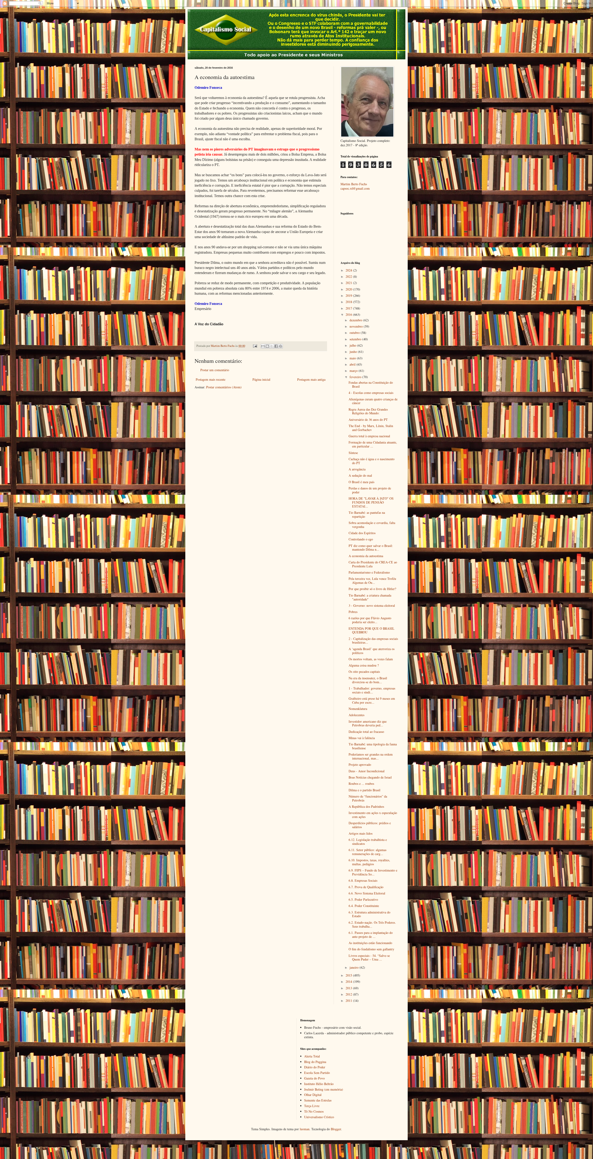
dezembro (356, 320)
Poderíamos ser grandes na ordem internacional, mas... (371, 756)
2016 (349, 314)
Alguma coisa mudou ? (364, 665)
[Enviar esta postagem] (255, 346)
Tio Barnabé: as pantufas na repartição (367, 514)
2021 (349, 283)
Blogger (336, 1129)
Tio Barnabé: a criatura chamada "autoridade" (370, 597)
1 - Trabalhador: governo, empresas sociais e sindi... (372, 690)
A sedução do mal (360, 475)
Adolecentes (356, 715)
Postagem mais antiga (311, 379)
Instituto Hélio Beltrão (319, 1084)
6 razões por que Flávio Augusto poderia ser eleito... (370, 620)
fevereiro (356, 377)
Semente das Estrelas (317, 1100)
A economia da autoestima (366, 556)
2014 (349, 981)
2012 (349, 994)
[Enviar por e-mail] (263, 346)
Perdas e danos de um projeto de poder (370, 490)
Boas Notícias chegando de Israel (370, 777)
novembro (357, 326)
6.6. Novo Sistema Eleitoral (367, 893)
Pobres (353, 612)
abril (353, 364)
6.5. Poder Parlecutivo (363, 899)
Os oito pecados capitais (364, 671)
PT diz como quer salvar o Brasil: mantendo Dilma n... (371, 547)
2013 (349, 988)
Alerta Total (312, 1056)
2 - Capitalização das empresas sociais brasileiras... (373, 640)
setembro (356, 339)
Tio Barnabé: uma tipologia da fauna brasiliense (373, 746)
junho (354, 351)
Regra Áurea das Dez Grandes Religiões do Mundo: (368, 411)
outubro (355, 332)
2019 (349, 295)
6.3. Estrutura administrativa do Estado (369, 914)
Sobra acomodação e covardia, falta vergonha (372, 524)
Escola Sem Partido (317, 1072)
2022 (349, 276)
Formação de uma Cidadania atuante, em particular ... (373, 444)
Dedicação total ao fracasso (366, 731)
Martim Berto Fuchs (354, 184)
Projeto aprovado (360, 764)
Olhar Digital (313, 1094)
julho (353, 345)
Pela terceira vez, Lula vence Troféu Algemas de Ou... (372, 580)
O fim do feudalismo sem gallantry (371, 949)
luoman (304, 1129)
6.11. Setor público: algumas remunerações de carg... (367, 852)
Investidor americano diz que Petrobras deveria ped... (368, 723)
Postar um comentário (214, 370)
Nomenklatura (358, 708)
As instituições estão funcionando (370, 943)
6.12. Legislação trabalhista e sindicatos (368, 841)
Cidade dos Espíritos (362, 533)
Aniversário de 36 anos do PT (368, 419)
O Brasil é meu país (361, 482)
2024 (349, 270)
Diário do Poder (314, 1067)
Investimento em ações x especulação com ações (373, 815)
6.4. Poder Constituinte (364, 906)
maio (353, 358)
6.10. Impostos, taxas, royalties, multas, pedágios (369, 862)
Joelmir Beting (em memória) (323, 1089)
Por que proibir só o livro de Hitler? (372, 589)
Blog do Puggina (315, 1062)
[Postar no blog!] (267, 346)
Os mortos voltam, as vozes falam (371, 659)
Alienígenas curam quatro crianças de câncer (373, 401)
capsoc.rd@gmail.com (355, 188)
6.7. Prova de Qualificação (366, 887)
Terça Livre (311, 1106)
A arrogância (357, 469)
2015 (349, 975)
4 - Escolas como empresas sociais (371, 392)
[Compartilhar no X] (271, 346)
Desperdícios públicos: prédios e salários (370, 825)
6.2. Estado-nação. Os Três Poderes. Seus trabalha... (372, 924)
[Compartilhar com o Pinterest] (280, 346)
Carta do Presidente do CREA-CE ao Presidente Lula (373, 564)
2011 (349, 1000)
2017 (349, 308)
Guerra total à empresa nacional (369, 436)
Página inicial (261, 379)
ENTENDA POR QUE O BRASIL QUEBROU (371, 630)
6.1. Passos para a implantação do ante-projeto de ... (371, 934)
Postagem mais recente (210, 379)
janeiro (355, 967)
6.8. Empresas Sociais (363, 880)
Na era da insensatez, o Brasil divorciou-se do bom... (368, 680)
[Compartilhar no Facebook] (276, 346)
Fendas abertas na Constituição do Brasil (371, 384)
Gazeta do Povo (314, 1078)
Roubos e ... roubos (361, 783)
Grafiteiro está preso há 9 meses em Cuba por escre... (372, 700)
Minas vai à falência (362, 738)
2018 (349, 302)
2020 (349, 289)
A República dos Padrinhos (366, 806)
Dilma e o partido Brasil (364, 790)
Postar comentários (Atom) (224, 387)
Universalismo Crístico (319, 1117)
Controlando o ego (361, 539)
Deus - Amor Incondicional (367, 771)
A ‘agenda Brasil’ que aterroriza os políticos (371, 651)
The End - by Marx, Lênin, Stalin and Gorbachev (371, 428)
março (354, 370)
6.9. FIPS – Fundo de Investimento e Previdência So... (373, 872)
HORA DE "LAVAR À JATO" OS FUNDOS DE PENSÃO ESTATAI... (371, 502)
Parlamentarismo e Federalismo (369, 572)
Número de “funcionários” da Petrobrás (368, 798)
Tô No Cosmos (314, 1111)
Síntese (353, 452)
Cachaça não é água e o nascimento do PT (371, 461)
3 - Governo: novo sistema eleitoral (372, 605)
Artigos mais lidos (360, 833)
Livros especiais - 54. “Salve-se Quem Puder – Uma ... (369, 957)
